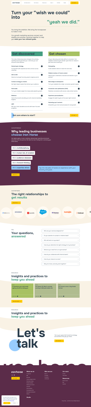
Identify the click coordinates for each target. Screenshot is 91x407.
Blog (63, 382)
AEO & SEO (28, 377)
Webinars (28, 393)
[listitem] (61, 231)
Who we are (48, 371)
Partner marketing (29, 388)
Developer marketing (30, 382)
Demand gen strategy (30, 381)
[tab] (20, 148)
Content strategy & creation (31, 379)
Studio (29, 397)
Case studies (65, 375)
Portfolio (64, 373)
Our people (46, 375)
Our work (66, 371)
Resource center (65, 380)
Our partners (47, 377)
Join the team (47, 378)
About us (46, 373)
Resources (66, 378)
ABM (27, 375)
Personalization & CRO (30, 390)
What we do (30, 371)
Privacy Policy (12, 400)
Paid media (28, 386)
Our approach (29, 373)
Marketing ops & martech (30, 384)
